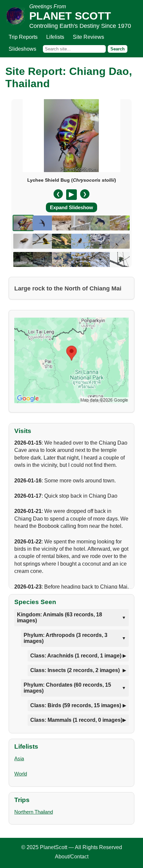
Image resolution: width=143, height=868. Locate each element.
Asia (19, 758)
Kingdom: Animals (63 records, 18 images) (59, 617)
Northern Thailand (33, 812)
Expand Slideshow (71, 207)
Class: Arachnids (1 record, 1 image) (75, 655)
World (20, 773)
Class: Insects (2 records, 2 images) (75, 670)
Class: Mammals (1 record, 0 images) (76, 720)
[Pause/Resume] (71, 194)
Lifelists (55, 37)
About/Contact (71, 856)
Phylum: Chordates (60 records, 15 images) (67, 688)
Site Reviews (88, 37)
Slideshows (22, 49)
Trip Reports (23, 37)
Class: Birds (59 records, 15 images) (75, 705)
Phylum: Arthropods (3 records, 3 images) (65, 638)
